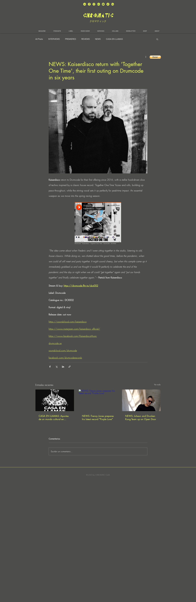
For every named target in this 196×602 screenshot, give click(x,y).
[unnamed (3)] (94, 4)
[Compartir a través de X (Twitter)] (56, 366)
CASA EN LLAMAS (114, 39)
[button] (157, 39)
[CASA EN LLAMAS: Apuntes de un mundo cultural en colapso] (54, 400)
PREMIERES (70, 39)
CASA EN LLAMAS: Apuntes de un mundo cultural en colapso (54, 417)
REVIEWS (85, 39)
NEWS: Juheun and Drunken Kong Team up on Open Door (140, 417)
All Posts (39, 39)
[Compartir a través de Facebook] (50, 366)
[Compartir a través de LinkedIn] (63, 366)
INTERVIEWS (54, 39)
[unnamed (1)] (103, 4)
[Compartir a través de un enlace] (69, 366)
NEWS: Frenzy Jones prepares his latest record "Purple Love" (98, 417)
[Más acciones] (145, 56)
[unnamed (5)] (108, 4)
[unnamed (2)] (84, 4)
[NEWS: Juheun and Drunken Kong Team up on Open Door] (141, 400)
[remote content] (98, 223)
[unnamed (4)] (89, 4)
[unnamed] (112, 4)
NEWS (98, 39)
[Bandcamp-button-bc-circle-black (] (98, 4)
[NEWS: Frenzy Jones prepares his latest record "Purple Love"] (98, 400)
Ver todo (157, 384)
